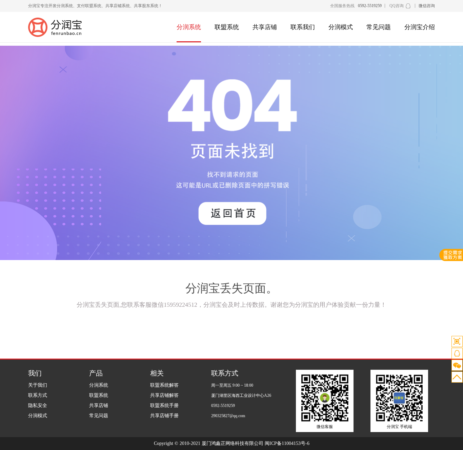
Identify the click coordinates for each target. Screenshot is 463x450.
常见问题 (378, 27)
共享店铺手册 (164, 415)
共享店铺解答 (164, 395)
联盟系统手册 (164, 405)
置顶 (457, 377)
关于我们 (37, 385)
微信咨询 (427, 5)
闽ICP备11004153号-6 (287, 443)
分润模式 (340, 27)
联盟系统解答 (164, 385)
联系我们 (302, 27)
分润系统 (189, 27)
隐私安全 (37, 405)
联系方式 (37, 395)
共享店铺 (265, 27)
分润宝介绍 (419, 27)
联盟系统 (227, 27)
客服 (457, 353)
